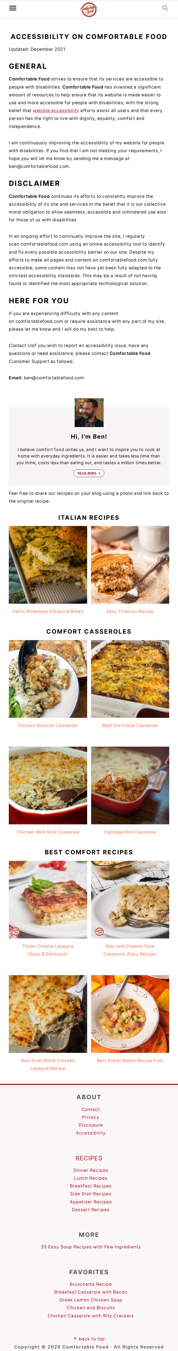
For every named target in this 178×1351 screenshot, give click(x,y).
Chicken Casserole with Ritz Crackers (91, 1315)
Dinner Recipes (90, 1170)
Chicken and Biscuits (91, 1307)
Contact (91, 1109)
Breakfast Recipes (91, 1186)
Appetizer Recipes (91, 1202)
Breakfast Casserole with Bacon (90, 1292)
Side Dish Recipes (90, 1194)
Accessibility (91, 1133)
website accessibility (56, 110)
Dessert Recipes (91, 1209)
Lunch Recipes (91, 1178)
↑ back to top (89, 1339)
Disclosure (91, 1125)
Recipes (89, 1158)
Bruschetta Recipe (91, 1284)
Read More (87, 473)
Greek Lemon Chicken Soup (90, 1300)
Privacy (90, 1117)
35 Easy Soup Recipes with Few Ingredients (91, 1247)
